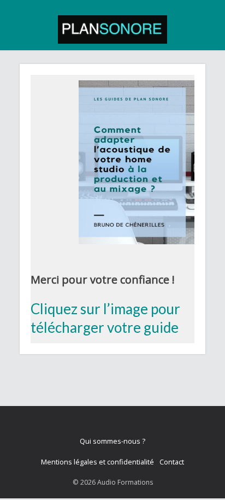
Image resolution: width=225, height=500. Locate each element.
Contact (171, 462)
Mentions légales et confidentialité (97, 462)
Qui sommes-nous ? (112, 441)
